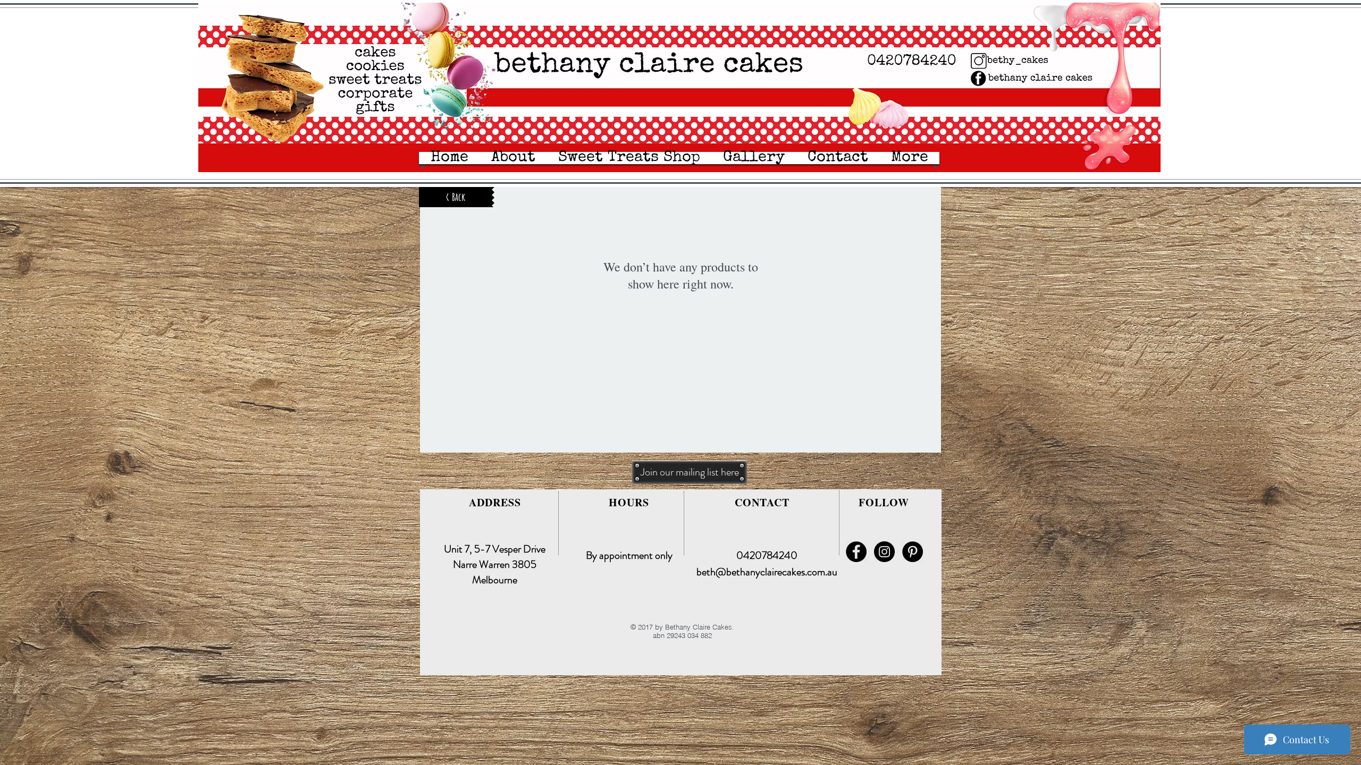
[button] (838, 158)
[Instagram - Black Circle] (884, 551)
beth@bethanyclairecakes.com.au (766, 572)
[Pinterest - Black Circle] (912, 551)
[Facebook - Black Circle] (856, 551)
